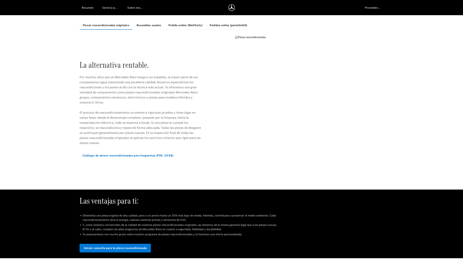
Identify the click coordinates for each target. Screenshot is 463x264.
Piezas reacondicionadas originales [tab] (106, 25)
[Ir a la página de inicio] (231, 7)
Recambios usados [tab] (149, 25)
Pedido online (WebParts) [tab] (185, 25)
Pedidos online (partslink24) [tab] (228, 25)
